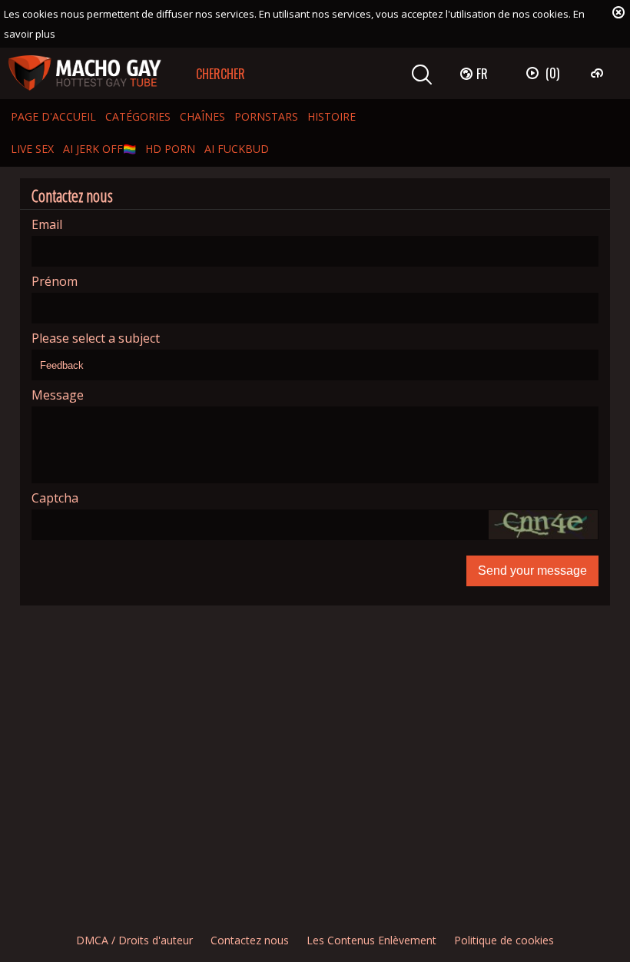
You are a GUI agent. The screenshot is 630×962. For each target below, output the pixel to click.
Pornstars (266, 116)
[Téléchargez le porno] (598, 73)
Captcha (55, 498)
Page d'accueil (53, 116)
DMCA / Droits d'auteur (134, 940)
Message (58, 395)
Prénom (55, 281)
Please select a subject (96, 338)
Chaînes (202, 116)
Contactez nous (250, 940)
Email (47, 224)
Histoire (331, 116)
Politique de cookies (504, 940)
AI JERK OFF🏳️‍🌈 (99, 148)
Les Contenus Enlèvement (371, 940)
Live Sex (32, 148)
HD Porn (170, 148)
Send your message (532, 570)
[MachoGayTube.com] (84, 73)
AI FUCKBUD (236, 148)
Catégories (138, 116)
